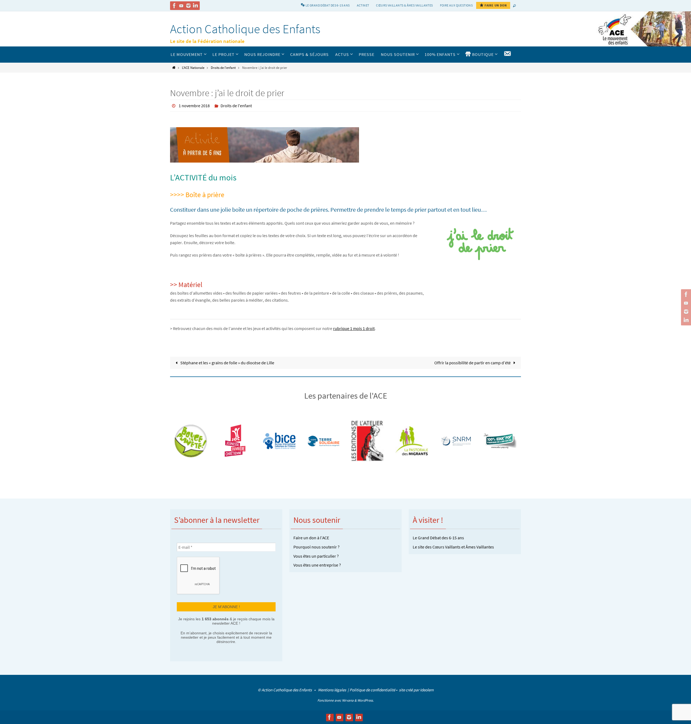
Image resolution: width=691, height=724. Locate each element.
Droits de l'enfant (223, 67)
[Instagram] (188, 5)
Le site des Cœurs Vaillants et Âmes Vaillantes (453, 547)
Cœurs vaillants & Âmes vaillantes (404, 5)
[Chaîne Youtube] (181, 5)
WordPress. (365, 700)
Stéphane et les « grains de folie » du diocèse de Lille (226, 362)
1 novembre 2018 (194, 105)
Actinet (363, 5)
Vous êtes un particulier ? (316, 556)
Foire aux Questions (456, 5)
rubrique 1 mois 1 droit (354, 328)
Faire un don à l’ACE (311, 537)
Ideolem (426, 689)
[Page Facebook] (174, 5)
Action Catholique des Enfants (245, 29)
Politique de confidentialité (372, 689)
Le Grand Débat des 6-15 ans (438, 537)
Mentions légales (332, 689)
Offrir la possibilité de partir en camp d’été (473, 362)
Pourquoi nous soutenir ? (316, 547)
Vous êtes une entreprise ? (317, 565)
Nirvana (348, 700)
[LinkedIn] (195, 5)
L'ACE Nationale (193, 67)
